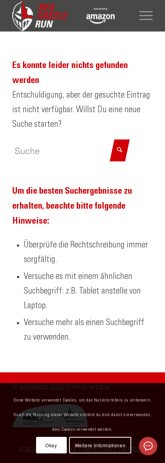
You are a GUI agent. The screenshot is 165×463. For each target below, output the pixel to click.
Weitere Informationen (100, 445)
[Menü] (142, 15)
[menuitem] (142, 15)
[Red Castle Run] (68, 15)
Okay (51, 445)
